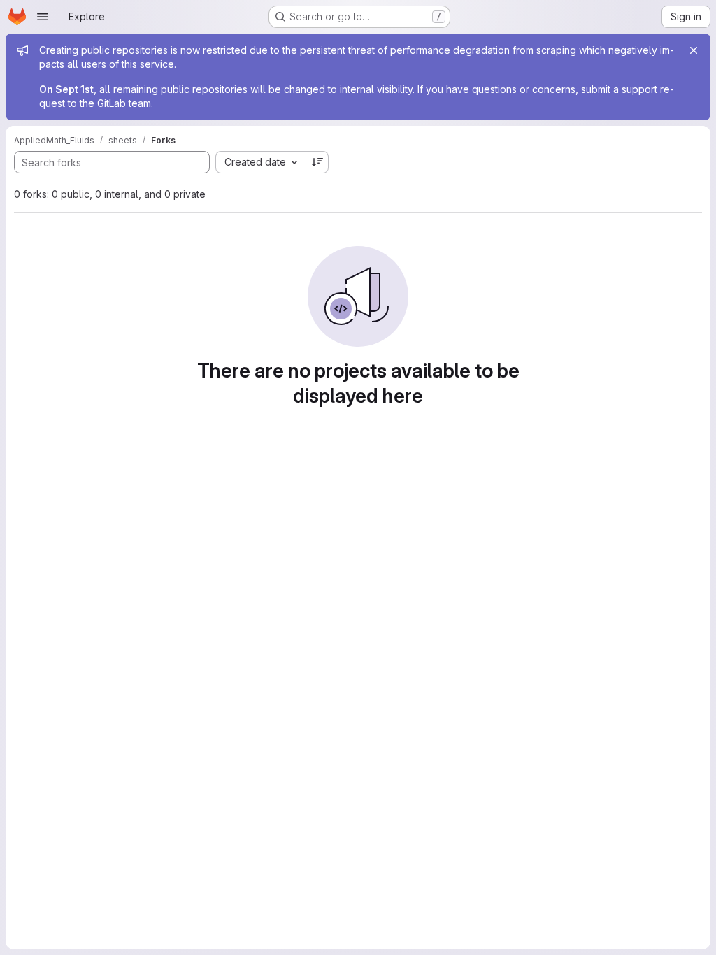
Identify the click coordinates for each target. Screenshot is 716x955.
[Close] (693, 50)
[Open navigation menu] (42, 17)
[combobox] (260, 162)
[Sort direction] (317, 162)
